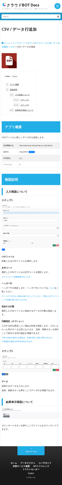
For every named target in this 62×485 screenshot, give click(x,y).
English (31, 473)
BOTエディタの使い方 (45, 43)
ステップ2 (21, 105)
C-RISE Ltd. (31, 477)
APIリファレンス (41, 466)
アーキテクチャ (27, 463)
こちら (51, 288)
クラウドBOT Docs (23, 5)
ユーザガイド (18, 43)
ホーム (6, 43)
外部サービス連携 (21, 466)
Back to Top (31, 451)
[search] (58, 16)
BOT (29, 43)
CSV (12, 46)
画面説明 (11, 89)
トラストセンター (31, 469)
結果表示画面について (21, 110)
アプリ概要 (12, 84)
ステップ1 (21, 100)
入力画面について (20, 95)
